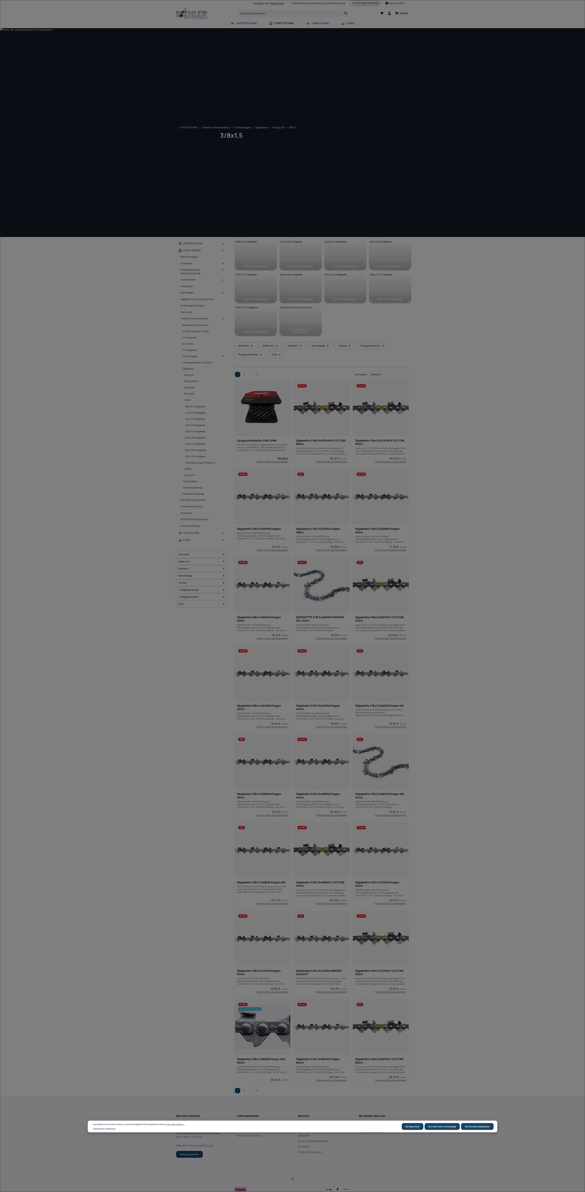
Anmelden (258, 3)
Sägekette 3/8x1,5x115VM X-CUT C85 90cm (379, 442)
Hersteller (184, 554)
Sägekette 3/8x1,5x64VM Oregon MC (379, 705)
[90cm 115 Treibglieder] (256, 321)
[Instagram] (292, 1179)
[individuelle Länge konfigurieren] (300, 321)
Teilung (182, 582)
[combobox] (290, 13)
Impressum (110, 1128)
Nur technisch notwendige (442, 1126)
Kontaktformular (204, 1145)
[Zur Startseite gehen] (192, 13)
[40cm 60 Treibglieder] (300, 255)
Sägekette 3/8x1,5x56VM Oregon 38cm (318, 530)
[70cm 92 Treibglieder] (345, 288)
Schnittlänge (185, 575)
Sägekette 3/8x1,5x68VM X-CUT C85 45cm (320, 884)
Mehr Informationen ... (176, 1124)
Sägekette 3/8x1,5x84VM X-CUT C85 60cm (379, 1060)
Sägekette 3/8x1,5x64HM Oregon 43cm (259, 707)
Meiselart (184, 568)
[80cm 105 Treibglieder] (390, 288)
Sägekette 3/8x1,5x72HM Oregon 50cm (377, 884)
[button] (223, 243)
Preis (181, 603)
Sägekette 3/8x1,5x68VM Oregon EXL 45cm (380, 795)
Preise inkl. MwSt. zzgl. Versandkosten (272, 461)
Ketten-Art (184, 561)
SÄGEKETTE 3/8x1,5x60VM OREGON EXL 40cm (320, 618)
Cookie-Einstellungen (310, 1152)
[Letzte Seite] (257, 374)
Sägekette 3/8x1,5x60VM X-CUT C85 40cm (379, 618)
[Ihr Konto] (389, 13)
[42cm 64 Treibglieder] (345, 255)
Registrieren (277, 3)
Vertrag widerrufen (189, 1154)
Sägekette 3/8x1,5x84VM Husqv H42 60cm (261, 1060)
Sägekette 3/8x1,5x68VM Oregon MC (261, 882)
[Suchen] (345, 13)
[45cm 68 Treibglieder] (390, 255)
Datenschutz (99, 1128)
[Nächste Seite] (250, 374)
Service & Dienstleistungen (313, 1141)
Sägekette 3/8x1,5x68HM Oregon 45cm (259, 795)
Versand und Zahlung (249, 1135)
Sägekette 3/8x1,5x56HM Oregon (259, 529)
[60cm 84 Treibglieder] (300, 288)
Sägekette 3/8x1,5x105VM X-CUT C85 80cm (321, 442)
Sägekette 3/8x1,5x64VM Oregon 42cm (318, 707)
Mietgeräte (304, 1135)
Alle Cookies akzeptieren (477, 1126)
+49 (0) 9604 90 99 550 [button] (365, 3)
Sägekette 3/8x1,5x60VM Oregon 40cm (259, 618)
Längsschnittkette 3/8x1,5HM (256, 440)
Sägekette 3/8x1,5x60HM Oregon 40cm (377, 530)
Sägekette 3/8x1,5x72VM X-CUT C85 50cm (379, 972)
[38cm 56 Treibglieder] (256, 255)
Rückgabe (303, 1146)
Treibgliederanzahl (189, 589)
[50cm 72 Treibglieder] (256, 288)
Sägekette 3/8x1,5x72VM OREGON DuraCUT (319, 972)
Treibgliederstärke (189, 596)
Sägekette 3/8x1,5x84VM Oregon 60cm (318, 1060)
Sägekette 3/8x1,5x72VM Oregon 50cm (259, 972)
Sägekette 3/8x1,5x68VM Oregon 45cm (318, 795)
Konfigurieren (413, 1126)
